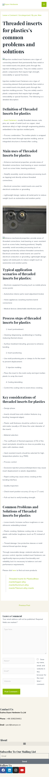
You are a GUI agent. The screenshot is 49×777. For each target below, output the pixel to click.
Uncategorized (24, 15)
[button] (24, 744)
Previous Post (24, 605)
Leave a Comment (10, 15)
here (14, 570)
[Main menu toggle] (44, 4)
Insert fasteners (10, 120)
